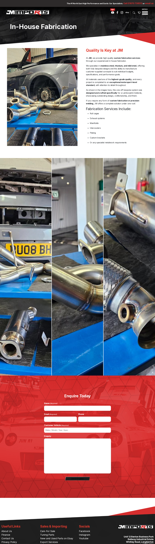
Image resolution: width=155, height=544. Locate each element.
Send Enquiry (77, 478)
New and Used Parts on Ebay (56, 538)
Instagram (84, 534)
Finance (5, 534)
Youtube (83, 538)
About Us (6, 531)
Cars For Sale (47, 531)
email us (149, 3)
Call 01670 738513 (132, 3)
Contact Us (7, 538)
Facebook (84, 531)
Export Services (49, 542)
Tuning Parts (47, 534)
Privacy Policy (9, 542)
